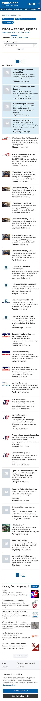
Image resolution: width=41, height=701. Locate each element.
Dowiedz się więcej (9, 685)
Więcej (20, 49)
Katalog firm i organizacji (15, 586)
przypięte (26, 81)
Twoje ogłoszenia (8, 22)
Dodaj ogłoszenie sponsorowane (25, 19)
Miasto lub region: (10, 42)
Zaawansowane (23, 37)
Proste (14, 37)
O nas (4, 663)
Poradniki (33, 9)
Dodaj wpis (35, 586)
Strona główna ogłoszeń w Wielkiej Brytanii (16, 32)
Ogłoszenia (8, 9)
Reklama (5, 667)
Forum (26, 9)
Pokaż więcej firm (21, 656)
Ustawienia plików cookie (20, 696)
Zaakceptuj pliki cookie (21, 691)
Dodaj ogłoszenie (8, 19)
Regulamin (20, 667)
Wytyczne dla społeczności (26, 663)
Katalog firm (18, 9)
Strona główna (5, 15)
